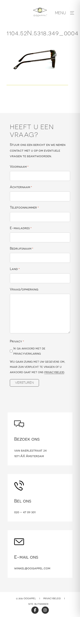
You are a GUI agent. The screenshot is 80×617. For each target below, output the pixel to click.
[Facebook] (35, 610)
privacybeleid (54, 372)
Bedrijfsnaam (21, 248)
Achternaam (21, 187)
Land (15, 269)
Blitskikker (41, 604)
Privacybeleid (52, 598)
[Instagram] (45, 610)
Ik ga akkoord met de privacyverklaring (29, 351)
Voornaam (19, 166)
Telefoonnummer (24, 207)
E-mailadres (21, 228)
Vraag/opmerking (24, 289)
